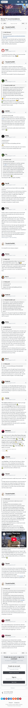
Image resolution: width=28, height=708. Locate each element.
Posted (10, 28)
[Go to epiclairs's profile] (2, 111)
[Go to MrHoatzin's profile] (2, 431)
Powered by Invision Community (14, 705)
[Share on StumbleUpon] (16, 699)
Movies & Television (17, 20)
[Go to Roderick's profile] (2, 295)
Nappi (6, 49)
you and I (21, 576)
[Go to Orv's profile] (2, 80)
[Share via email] (18, 699)
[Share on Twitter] (2, 699)
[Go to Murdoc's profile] (2, 254)
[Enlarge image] (3, 98)
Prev (5, 23)
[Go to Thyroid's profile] (2, 474)
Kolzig (7, 135)
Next (23, 23)
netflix (3, 118)
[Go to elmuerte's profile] (2, 457)
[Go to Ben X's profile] (2, 277)
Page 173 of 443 (14, 23)
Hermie (7, 398)
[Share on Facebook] (4, 699)
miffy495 (7, 620)
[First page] (1, 23)
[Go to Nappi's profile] (2, 50)
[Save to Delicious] (11, 699)
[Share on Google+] (6, 699)
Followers (13, 688)
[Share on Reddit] (13, 699)
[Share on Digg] (9, 699)
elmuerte (7, 457)
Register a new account (14, 672)
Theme (10, 702)
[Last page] (26, 23)
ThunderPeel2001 (10, 27)
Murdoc (7, 254)
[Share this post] (25, 28)
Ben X (6, 276)
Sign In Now (14, 682)
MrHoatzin (8, 430)
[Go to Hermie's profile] (2, 398)
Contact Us (16, 702)
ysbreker (4, 20)
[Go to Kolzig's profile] (2, 136)
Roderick (7, 294)
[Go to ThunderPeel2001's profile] (2, 27)
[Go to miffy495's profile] (2, 620)
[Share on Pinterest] (20, 699)
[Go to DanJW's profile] (2, 184)
